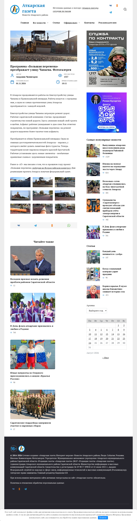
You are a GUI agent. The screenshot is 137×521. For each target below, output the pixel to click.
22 (118, 338)
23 (124, 338)
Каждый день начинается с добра (112, 252)
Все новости (39, 22)
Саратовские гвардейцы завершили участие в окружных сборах (30, 424)
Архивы (91, 305)
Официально (70, 22)
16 (124, 334)
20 (107, 338)
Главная (25, 22)
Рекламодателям (107, 22)
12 (101, 334)
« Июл (105, 357)
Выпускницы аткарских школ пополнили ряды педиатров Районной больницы (114, 149)
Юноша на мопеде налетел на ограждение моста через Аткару (114, 167)
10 (90, 334)
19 (101, 338)
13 (107, 334)
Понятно (103, 517)
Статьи (56, 22)
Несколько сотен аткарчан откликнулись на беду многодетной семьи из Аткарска (114, 185)
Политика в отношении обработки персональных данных (37, 483)
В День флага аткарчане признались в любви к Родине (31, 327)
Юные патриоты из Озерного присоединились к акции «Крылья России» (30, 375)
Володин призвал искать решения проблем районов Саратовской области (32, 280)
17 (90, 338)
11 (95, 334)
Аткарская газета (33, 8)
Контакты (89, 22)
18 (95, 338)
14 (112, 334)
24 (90, 342)
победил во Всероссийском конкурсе (51, 167)
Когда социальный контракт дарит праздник (112, 272)
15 (118, 334)
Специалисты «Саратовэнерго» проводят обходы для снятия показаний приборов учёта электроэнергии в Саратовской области (114, 208)
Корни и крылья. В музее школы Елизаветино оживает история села (115, 289)
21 (112, 338)
